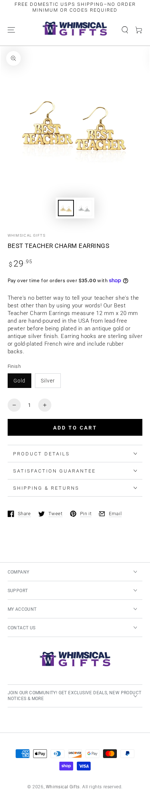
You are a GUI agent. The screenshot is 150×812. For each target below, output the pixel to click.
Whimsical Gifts (27, 235)
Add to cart (75, 428)
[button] (125, 30)
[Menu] (11, 30)
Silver (48, 381)
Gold (19, 381)
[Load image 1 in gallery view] (66, 208)
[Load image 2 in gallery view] (84, 208)
